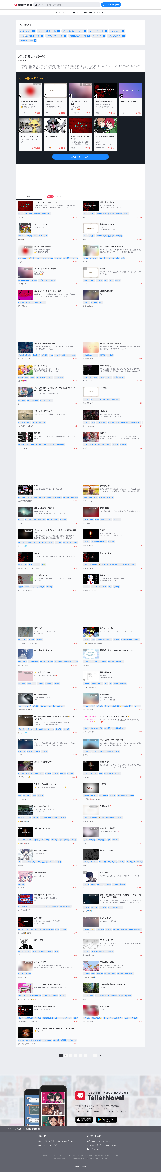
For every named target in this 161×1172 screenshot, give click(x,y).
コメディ (100, 1149)
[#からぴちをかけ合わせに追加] (124, 36)
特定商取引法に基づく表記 (102, 1155)
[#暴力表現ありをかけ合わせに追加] (89, 36)
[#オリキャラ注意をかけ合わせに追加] (58, 31)
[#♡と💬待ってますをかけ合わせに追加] (42, 36)
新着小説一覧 (42, 1141)
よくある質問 (114, 1155)
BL (88, 1149)
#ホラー (25, 31)
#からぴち (114, 36)
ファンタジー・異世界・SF (95, 1145)
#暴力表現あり (78, 36)
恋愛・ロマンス (92, 1141)
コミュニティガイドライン (72, 1155)
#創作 (115, 31)
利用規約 (45, 1155)
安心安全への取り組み (87, 1155)
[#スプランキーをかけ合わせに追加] (65, 36)
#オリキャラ (96, 31)
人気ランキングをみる (80, 157)
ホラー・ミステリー (112, 1145)
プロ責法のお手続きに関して (79, 1158)
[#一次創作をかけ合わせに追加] (35, 40)
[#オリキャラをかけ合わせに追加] (106, 31)
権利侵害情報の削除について (61, 1158)
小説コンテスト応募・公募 (64, 1141)
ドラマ (93, 1149)
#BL (97, 36)
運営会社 (104, 1158)
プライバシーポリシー (94, 1158)
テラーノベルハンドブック (56, 1155)
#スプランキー (55, 36)
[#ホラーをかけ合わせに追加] (34, 31)
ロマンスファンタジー (106, 1141)
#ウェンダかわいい (72, 31)
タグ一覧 (51, 1141)
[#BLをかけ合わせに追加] (104, 36)
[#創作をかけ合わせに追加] (123, 31)
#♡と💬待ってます (30, 36)
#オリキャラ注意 (47, 31)
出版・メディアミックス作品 (47, 1145)
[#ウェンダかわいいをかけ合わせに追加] (85, 31)
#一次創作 (26, 40)
